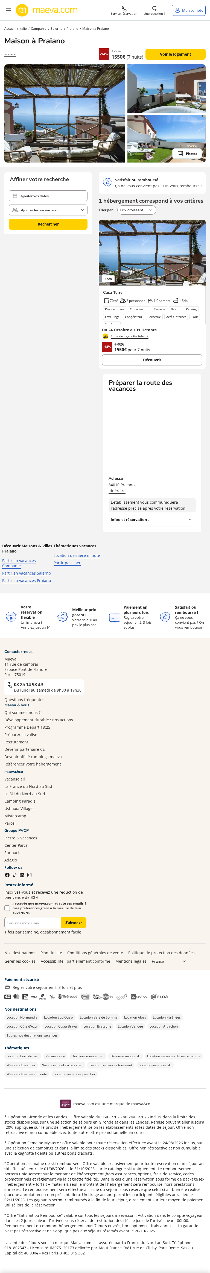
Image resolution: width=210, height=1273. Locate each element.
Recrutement (16, 741)
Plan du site (51, 952)
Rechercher (48, 224)
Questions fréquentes (24, 699)
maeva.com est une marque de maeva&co (111, 1103)
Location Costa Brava (61, 1026)
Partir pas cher (67, 562)
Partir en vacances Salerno (26, 573)
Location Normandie (22, 1017)
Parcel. (10, 823)
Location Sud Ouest (58, 1017)
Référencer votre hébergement (32, 764)
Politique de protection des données (161, 952)
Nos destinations (19, 952)
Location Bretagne (97, 1026)
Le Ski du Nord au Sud (24, 793)
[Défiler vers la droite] (199, 253)
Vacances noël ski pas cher (62, 1065)
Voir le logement (175, 54)
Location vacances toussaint (110, 1065)
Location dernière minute (77, 555)
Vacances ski (55, 1056)
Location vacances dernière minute (173, 1056)
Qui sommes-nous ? (22, 712)
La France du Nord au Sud (28, 786)
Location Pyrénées (167, 1017)
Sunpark (12, 852)
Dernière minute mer (88, 1056)
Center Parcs (16, 845)
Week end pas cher (21, 1065)
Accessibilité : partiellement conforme (75, 961)
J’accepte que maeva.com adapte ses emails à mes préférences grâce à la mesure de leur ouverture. (49, 908)
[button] (8, 10)
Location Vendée (130, 1026)
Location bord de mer (23, 1056)
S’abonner (73, 922)
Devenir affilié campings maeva (33, 756)
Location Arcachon (164, 1026)
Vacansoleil (14, 779)
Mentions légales (131, 961)
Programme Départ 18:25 (27, 727)
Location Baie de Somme (99, 1017)
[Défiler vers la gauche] (105, 253)
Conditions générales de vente (95, 952)
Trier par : (107, 210)
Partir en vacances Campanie (19, 563)
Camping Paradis (20, 801)
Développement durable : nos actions (38, 719)
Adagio (10, 860)
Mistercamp (15, 815)
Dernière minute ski (125, 1056)
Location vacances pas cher (74, 1074)
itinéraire (117, 490)
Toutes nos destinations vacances (32, 1035)
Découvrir (152, 359)
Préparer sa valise (20, 734)
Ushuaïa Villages (19, 808)
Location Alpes (135, 1017)
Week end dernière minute (27, 1074)
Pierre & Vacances (20, 837)
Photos (191, 153)
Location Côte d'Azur (22, 1026)
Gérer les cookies (20, 961)
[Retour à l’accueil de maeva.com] (46, 10)
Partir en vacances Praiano (26, 580)
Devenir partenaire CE (24, 749)
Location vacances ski (155, 1065)
